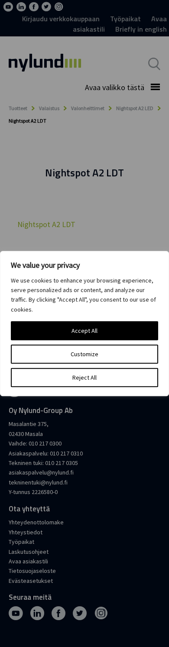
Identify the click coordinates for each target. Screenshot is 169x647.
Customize (84, 354)
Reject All (84, 377)
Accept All (85, 331)
